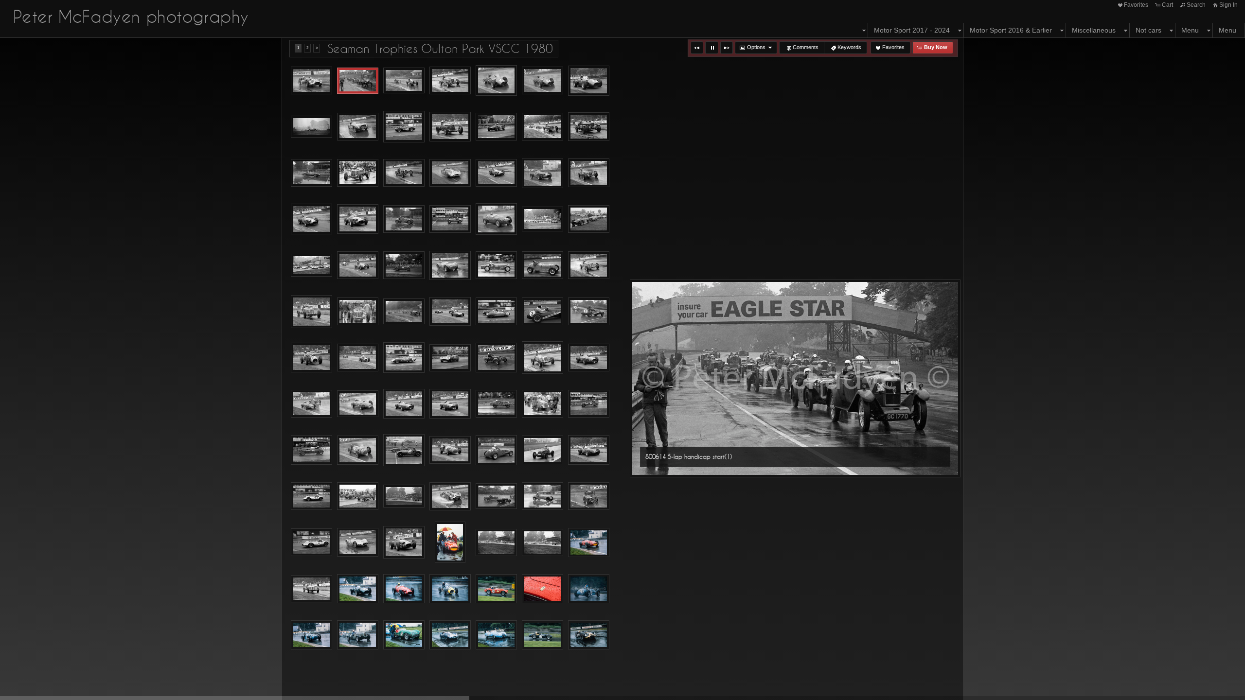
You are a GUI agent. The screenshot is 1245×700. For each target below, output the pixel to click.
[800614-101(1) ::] (450, 542)
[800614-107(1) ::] (542, 589)
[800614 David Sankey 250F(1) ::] (311, 172)
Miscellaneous (1094, 30)
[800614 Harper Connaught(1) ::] (496, 219)
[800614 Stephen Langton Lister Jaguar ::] (311, 80)
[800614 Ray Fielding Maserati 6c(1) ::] (542, 450)
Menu (1190, 30)
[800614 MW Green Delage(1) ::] (542, 404)
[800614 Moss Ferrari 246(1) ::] (588, 357)
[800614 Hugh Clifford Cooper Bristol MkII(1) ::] (357, 265)
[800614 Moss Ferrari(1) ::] (404, 403)
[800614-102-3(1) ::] (588, 542)
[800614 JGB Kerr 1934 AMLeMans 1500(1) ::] (404, 265)
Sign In (1228, 4)
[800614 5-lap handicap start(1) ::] (357, 80)
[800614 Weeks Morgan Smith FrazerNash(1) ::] (588, 496)
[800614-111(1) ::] (404, 635)
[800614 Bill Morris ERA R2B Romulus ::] (450, 80)
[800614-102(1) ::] (496, 542)
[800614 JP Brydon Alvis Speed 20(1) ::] (496, 265)
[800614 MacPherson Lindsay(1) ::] (357, 357)
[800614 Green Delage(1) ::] (588, 173)
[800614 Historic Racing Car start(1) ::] (542, 219)
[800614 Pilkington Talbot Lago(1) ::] (357, 450)
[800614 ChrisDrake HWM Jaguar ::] (496, 126)
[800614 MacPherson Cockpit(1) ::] (542, 311)
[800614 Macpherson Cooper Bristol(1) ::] (311, 357)
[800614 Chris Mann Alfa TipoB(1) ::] (450, 127)
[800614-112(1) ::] (450, 635)
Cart (1167, 4)
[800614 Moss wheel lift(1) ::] (450, 404)
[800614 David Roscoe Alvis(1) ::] (588, 127)
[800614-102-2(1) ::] (542, 542)
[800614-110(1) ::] (357, 635)
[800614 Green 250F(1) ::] (542, 173)
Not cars (1148, 30)
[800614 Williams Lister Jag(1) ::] (311, 542)
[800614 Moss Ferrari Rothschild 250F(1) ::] (357, 404)
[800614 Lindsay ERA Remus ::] (588, 265)
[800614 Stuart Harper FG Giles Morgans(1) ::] (496, 496)
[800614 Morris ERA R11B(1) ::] (542, 357)
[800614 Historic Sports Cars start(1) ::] (311, 265)
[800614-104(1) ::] (404, 589)
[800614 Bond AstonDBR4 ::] (542, 80)
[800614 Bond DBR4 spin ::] (311, 126)
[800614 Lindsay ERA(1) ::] (311, 312)
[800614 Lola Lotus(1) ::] (496, 311)
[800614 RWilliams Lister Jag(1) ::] (311, 496)
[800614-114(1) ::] (542, 635)
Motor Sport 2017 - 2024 (912, 30)
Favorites (1136, 4)
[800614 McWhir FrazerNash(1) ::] (496, 357)
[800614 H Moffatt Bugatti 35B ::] (404, 219)
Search (1196, 4)
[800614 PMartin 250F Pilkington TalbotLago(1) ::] (404, 450)
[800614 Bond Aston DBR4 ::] (496, 80)
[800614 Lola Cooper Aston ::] (450, 311)
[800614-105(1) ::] (450, 589)
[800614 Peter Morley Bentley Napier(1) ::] (588, 403)
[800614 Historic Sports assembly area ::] (588, 219)
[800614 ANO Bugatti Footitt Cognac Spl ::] (404, 80)
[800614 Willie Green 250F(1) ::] (404, 542)
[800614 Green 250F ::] (496, 173)
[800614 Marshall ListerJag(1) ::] (450, 358)
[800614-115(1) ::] (588, 635)
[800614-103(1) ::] (311, 589)
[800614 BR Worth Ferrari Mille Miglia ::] (357, 126)
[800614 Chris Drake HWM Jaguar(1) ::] (404, 126)
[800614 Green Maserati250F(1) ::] (357, 219)
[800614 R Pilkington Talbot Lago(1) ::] (450, 449)
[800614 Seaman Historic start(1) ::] (404, 496)
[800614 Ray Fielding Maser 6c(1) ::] (496, 450)
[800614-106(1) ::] (496, 589)
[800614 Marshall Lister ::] (404, 358)
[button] (697, 47)
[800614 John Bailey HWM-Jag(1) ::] (450, 265)
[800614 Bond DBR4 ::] (588, 80)
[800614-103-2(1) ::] (357, 589)
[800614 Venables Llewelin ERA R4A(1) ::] (542, 496)
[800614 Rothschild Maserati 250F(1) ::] (588, 450)
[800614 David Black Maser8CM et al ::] (542, 127)
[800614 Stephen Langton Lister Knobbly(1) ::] (450, 496)
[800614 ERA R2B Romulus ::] (357, 172)
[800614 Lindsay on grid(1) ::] (357, 311)
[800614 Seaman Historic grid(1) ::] (357, 496)
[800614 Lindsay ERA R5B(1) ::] (542, 265)
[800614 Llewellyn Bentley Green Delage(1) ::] (404, 311)
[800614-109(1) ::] (311, 635)
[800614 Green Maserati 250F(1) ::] (311, 219)
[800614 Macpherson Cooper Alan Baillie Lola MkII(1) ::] (588, 311)
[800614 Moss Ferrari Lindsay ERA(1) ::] (311, 403)
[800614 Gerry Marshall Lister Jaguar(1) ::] (450, 172)
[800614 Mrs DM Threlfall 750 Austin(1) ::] (496, 403)
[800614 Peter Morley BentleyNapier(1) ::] (311, 450)
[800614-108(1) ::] (588, 589)
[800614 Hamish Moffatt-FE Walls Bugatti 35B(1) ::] (450, 219)
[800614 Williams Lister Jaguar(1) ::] (357, 542)
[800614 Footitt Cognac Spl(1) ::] (404, 172)
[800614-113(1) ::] (496, 635)
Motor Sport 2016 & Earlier (1011, 30)
